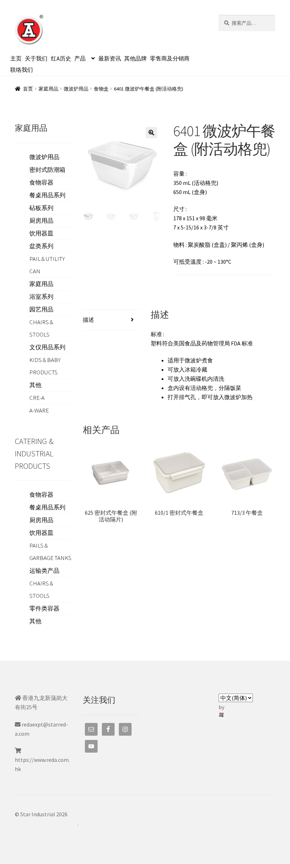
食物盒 (101, 89)
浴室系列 (41, 296)
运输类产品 (44, 570)
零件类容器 (44, 608)
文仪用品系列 (47, 347)
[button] (151, 132)
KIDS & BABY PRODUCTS (44, 366)
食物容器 (41, 182)
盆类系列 (41, 246)
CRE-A (37, 398)
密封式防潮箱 (47, 170)
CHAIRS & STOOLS (41, 328)
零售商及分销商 (170, 58)
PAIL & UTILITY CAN (47, 265)
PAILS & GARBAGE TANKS (50, 552)
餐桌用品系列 (47, 195)
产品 (80, 58)
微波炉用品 (76, 89)
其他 (35, 385)
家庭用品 (48, 89)
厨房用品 (41, 220)
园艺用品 (41, 309)
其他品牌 (135, 58)
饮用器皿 (41, 233)
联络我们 (21, 69)
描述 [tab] (88, 319)
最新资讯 (109, 58)
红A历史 (61, 58)
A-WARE (39, 410)
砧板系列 (41, 208)
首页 (28, 89)
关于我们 (36, 58)
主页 (16, 58)
